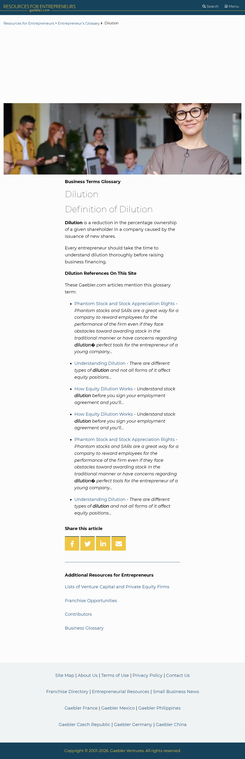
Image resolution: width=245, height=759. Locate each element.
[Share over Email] (118, 543)
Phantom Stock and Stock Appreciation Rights (124, 303)
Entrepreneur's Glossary (79, 23)
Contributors (78, 614)
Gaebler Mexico (118, 708)
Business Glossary (84, 628)
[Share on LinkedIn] (103, 543)
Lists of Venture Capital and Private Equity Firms (117, 586)
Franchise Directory (67, 691)
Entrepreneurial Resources (120, 691)
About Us (88, 675)
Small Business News (176, 691)
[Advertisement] (122, 65)
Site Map (64, 675)
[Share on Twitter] (87, 543)
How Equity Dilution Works (103, 389)
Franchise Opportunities (91, 600)
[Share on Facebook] (72, 543)
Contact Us (178, 675)
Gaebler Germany (133, 724)
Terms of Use (115, 675)
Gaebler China (171, 724)
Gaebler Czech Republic (84, 724)
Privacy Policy (147, 675)
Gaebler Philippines (159, 708)
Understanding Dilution (99, 363)
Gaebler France (81, 708)
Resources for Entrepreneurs (29, 23)
